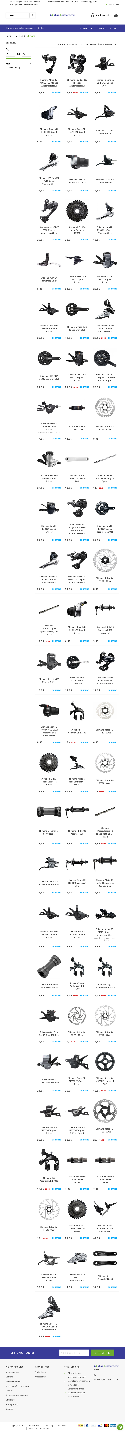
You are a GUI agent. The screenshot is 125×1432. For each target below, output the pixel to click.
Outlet (41, 28)
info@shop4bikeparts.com (106, 1379)
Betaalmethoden (13, 1381)
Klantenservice (87, 28)
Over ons (102, 28)
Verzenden (100, 1352)
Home (9, 28)
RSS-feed (62, 1425)
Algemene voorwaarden (17, 1395)
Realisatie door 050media (40, 1428)
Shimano (31, 36)
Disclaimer (10, 1400)
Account (113, 28)
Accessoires (31, 28)
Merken (19, 36)
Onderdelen (18, 28)
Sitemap (9, 1409)
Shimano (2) (14, 67)
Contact (9, 1377)
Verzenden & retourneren (17, 1386)
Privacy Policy (12, 1404)
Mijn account (114, 4)
